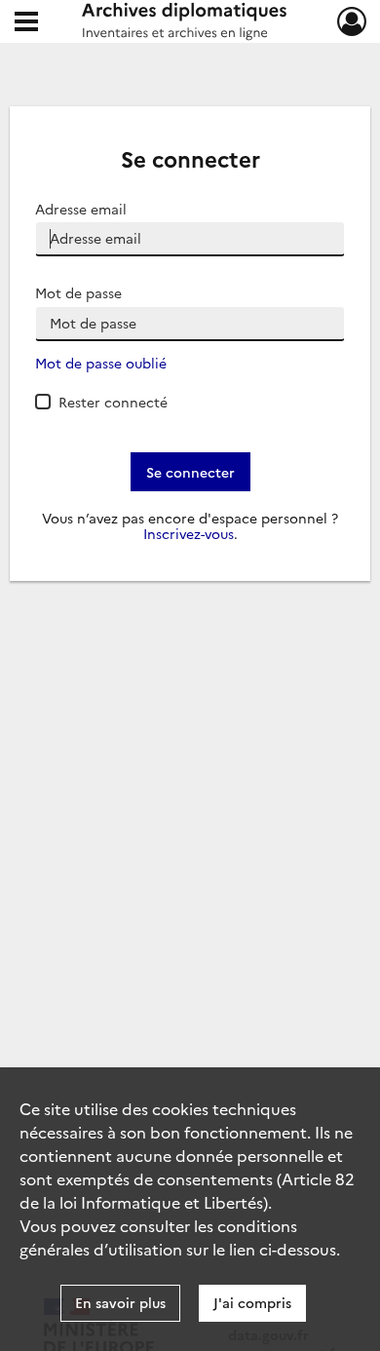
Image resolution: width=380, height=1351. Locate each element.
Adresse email (81, 209)
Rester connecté (113, 401)
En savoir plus (120, 1302)
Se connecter (190, 472)
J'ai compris (252, 1302)
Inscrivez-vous (188, 533)
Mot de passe (78, 293)
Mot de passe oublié (101, 363)
